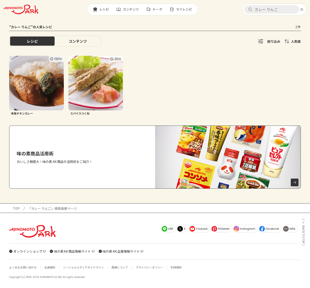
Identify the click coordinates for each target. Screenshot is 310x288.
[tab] (78, 41)
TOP (16, 208)
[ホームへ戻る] (20, 9)
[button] (271, 9)
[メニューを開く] (301, 9)
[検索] (250, 9)
